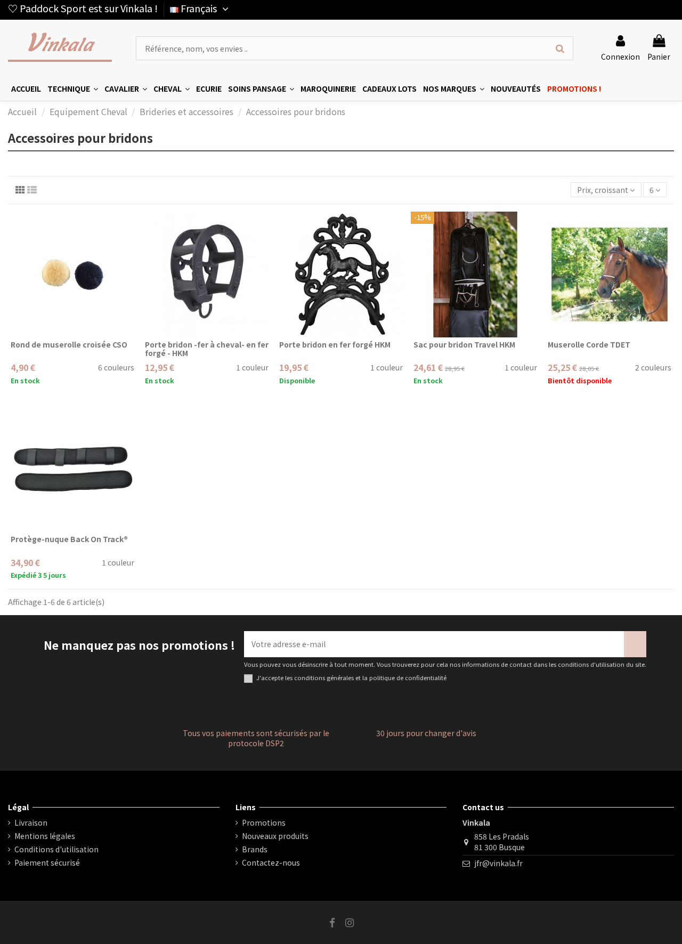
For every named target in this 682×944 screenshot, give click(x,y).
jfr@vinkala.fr (498, 863)
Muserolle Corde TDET (589, 344)
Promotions (264, 823)
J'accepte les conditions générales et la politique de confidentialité (351, 677)
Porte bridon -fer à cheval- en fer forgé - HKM (207, 349)
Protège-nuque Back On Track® (69, 539)
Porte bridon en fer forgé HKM (335, 344)
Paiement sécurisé (47, 863)
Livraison (30, 823)
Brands (254, 849)
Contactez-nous (271, 863)
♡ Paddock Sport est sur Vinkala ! (83, 8)
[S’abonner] (635, 644)
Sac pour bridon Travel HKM (464, 344)
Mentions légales (44, 836)
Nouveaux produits (275, 836)
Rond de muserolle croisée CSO (69, 344)
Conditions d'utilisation (56, 849)
